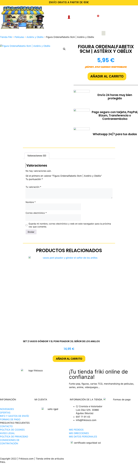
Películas (19, 37)
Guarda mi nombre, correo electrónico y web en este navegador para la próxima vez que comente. (70, 225)
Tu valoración (33, 187)
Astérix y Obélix (35, 37)
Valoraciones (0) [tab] (36, 155)
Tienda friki (6, 37)
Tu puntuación (34, 179)
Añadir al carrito (107, 76)
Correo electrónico (36, 213)
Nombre (31, 202)
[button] (103, 33)
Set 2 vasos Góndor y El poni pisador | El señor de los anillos (61, 341)
